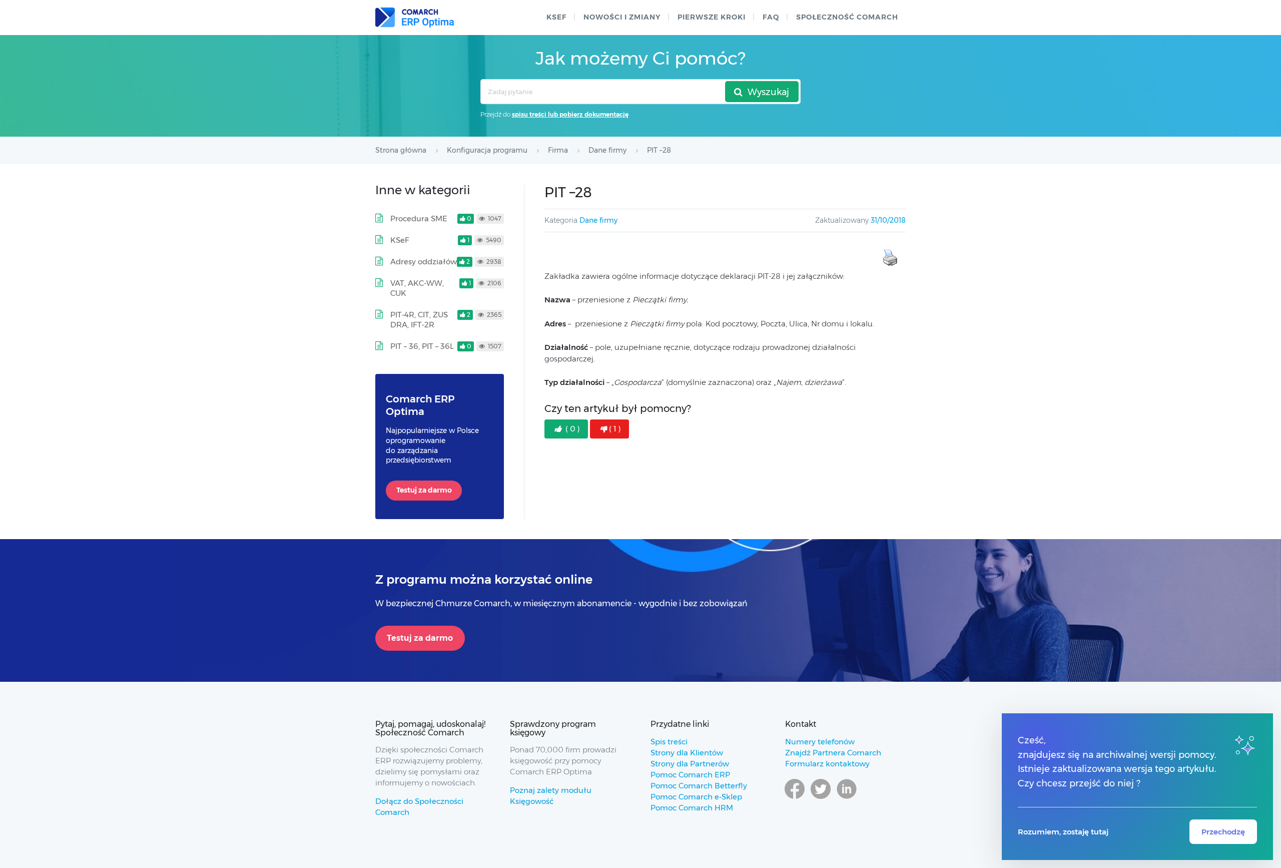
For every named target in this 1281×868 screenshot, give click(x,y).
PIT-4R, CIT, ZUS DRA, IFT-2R (419, 319)
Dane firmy (598, 220)
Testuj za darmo (424, 490)
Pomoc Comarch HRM (692, 807)
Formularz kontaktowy (827, 763)
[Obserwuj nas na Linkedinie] (847, 798)
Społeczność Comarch (847, 17)
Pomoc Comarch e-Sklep (696, 796)
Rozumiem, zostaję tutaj (1063, 831)
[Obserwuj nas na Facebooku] (795, 798)
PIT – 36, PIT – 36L (422, 346)
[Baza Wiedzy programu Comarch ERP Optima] (414, 18)
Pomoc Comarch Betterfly (699, 785)
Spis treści (669, 741)
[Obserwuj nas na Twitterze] (821, 798)
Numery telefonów (820, 741)
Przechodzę (1223, 831)
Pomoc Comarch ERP (690, 774)
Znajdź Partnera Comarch (833, 752)
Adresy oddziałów (423, 261)
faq (771, 17)
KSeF (556, 17)
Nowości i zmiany (622, 17)
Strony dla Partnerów (690, 763)
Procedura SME (418, 218)
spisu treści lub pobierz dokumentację (570, 114)
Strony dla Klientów (687, 752)
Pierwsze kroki (712, 17)
